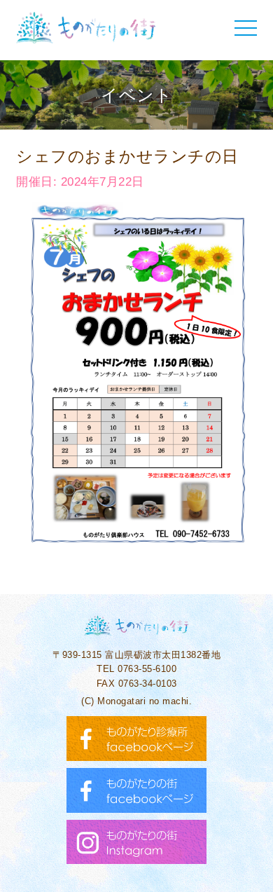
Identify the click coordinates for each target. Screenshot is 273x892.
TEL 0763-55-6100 (136, 669)
